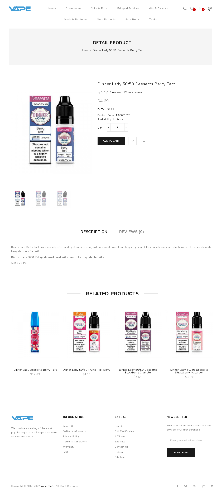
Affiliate (120, 436)
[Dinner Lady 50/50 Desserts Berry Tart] (20, 199)
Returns (119, 452)
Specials (120, 441)
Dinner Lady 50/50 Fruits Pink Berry (86, 370)
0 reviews (116, 92)
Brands (119, 426)
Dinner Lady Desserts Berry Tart (35, 370)
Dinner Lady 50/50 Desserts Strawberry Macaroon (189, 371)
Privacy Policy (71, 436)
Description (94, 231)
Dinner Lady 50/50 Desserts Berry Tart (118, 50)
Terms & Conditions (75, 441)
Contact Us (121, 446)
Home (85, 50)
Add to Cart (111, 140)
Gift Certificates (124, 431)
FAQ (65, 452)
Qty (100, 127)
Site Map (120, 457)
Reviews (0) (131, 231)
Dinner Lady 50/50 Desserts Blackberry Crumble (138, 371)
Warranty (68, 446)
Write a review (133, 92)
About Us (68, 426)
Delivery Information (75, 431)
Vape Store (47, 486)
